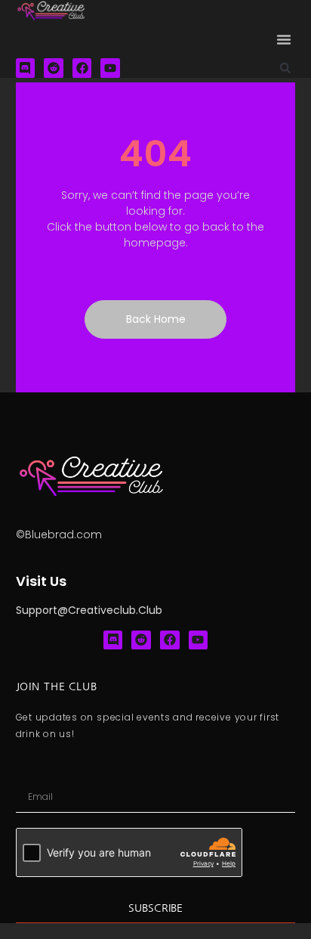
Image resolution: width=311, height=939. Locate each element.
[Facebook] (82, 68)
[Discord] (25, 68)
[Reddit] (53, 68)
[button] (284, 39)
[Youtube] (110, 68)
